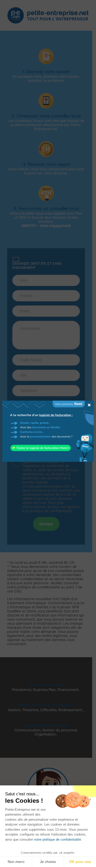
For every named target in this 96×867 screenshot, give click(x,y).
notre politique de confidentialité (57, 839)
